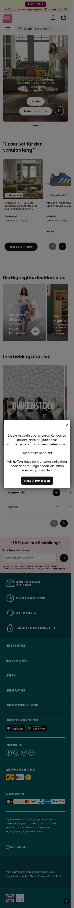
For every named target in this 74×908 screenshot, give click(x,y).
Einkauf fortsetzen (37, 481)
